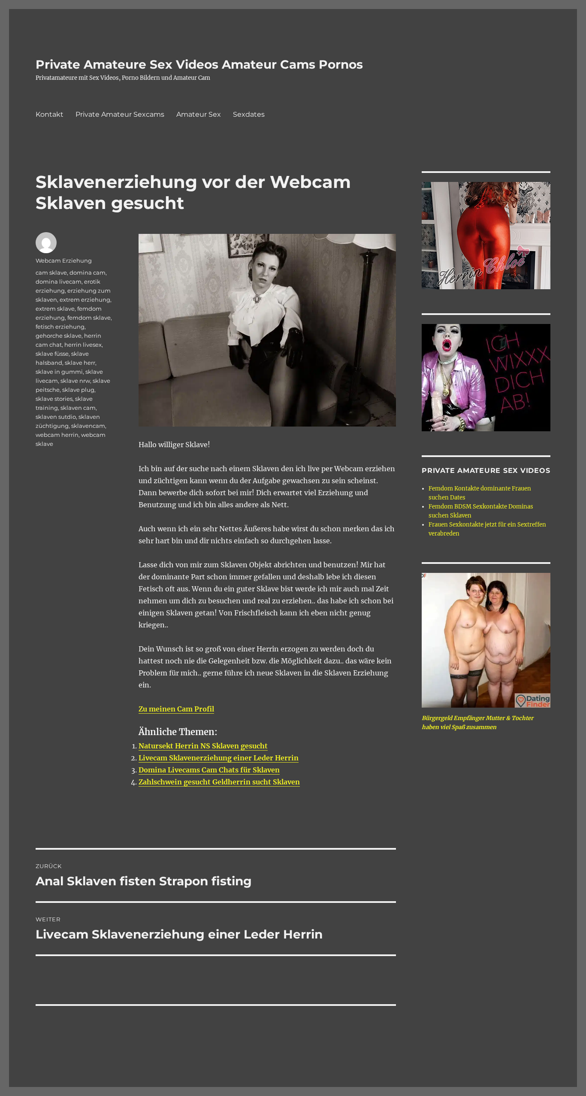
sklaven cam (78, 407)
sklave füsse (52, 353)
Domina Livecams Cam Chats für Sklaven (209, 770)
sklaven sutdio (56, 416)
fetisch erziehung (60, 326)
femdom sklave (89, 317)
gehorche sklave (59, 335)
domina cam (87, 272)
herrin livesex (83, 344)
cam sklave (51, 272)
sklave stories (54, 398)
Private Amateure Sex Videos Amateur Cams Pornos (199, 64)
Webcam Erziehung (64, 260)
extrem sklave (55, 308)
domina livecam (59, 281)
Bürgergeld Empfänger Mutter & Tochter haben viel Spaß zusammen (477, 723)
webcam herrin (57, 434)
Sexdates (249, 114)
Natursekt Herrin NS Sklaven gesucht (203, 746)
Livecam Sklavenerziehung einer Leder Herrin (219, 758)
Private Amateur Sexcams (120, 114)
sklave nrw (75, 380)
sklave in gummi (59, 371)
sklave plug (78, 389)
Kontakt (49, 114)
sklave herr (80, 362)
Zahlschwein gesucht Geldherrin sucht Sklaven (219, 782)
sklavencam (88, 425)
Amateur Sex (198, 114)
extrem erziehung (85, 299)
